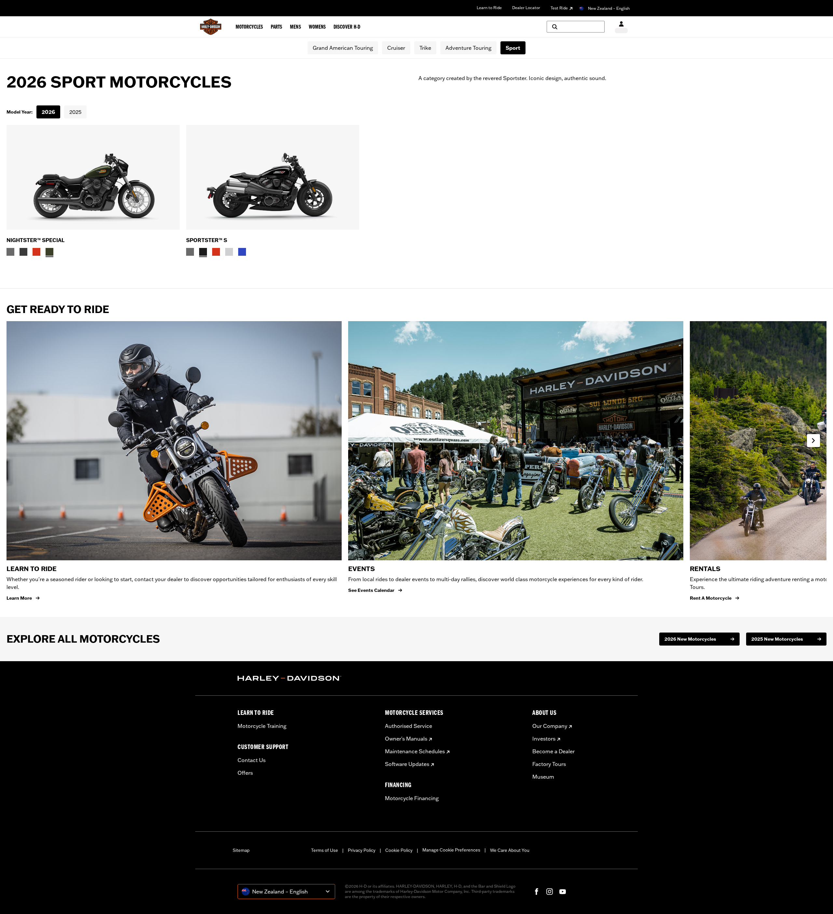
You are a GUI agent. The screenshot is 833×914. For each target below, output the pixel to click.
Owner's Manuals (406, 738)
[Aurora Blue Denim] (242, 252)
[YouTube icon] (563, 891)
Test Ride (559, 8)
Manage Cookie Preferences (451, 850)
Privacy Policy (362, 850)
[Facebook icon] (536, 891)
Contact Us (252, 760)
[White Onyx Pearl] (229, 252)
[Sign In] (621, 26)
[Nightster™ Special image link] (93, 177)
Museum (543, 776)
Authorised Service (408, 726)
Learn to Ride (489, 7)
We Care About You (509, 850)
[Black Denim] (23, 252)
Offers (245, 773)
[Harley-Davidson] (306, 678)
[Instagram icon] (549, 891)
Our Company (549, 726)
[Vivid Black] (203, 252)
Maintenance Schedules (415, 751)
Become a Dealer (553, 751)
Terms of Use (324, 850)
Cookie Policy (399, 850)
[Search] (576, 27)
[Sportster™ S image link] (272, 177)
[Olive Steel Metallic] (49, 252)
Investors (543, 738)
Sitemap (241, 850)
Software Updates (407, 764)
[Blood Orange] (36, 252)
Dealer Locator (526, 7)
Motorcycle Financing (412, 798)
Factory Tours (549, 764)
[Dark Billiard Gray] (10, 252)
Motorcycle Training (262, 726)
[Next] (813, 440)
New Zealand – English (609, 8)
